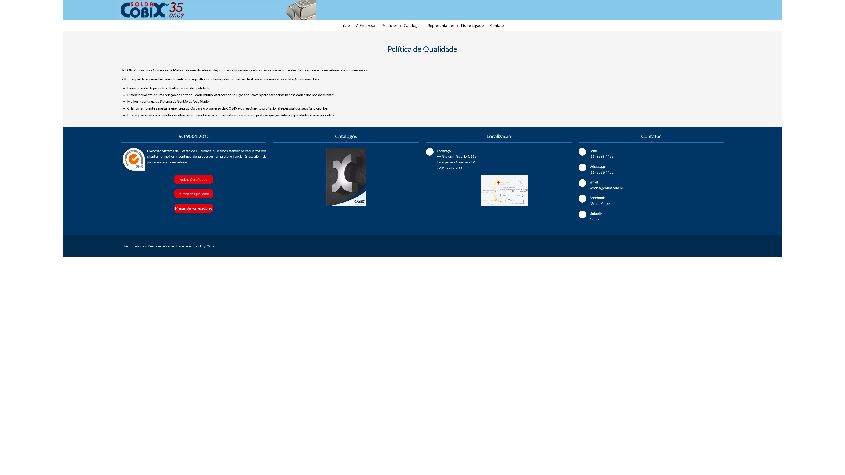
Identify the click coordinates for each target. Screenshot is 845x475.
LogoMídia (207, 246)
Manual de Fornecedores (193, 208)
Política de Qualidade (193, 194)
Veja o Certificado (193, 179)
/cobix (594, 219)
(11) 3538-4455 (602, 156)
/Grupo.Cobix (600, 203)
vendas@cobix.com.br (606, 188)
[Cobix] (152, 10)
